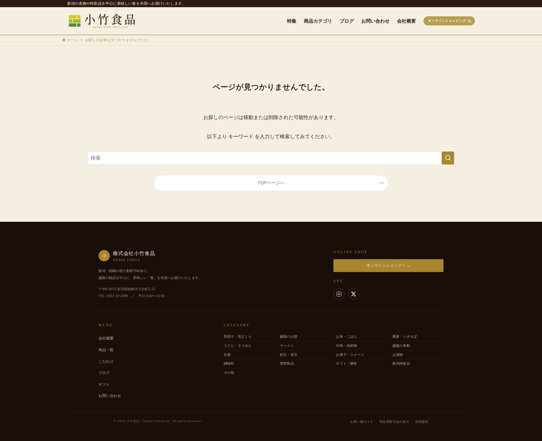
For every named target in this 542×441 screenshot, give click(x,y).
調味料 (229, 363)
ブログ (104, 373)
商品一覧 (106, 350)
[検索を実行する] (448, 158)
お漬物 (397, 355)
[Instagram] (339, 294)
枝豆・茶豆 (288, 355)
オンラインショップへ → (388, 265)
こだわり (106, 361)
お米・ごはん (346, 336)
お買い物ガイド (361, 421)
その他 (229, 372)
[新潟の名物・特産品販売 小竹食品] (106, 21)
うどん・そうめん (238, 345)
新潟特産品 (401, 363)
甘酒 (227, 355)
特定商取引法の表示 (394, 421)
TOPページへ (271, 182)
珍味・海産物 (346, 345)
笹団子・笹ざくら (238, 336)
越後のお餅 (288, 336)
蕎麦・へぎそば (404, 336)
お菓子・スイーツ (350, 355)
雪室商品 (287, 363)
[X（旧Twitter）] (353, 294)
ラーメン (287, 345)
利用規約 (421, 421)
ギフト (104, 384)
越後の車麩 (401, 345)
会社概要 (106, 338)
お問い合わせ (109, 396)
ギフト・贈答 (346, 363)
